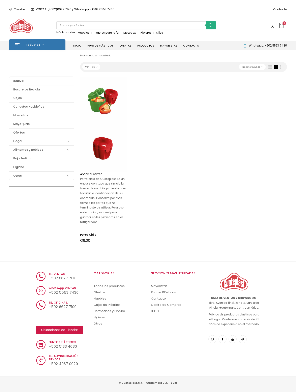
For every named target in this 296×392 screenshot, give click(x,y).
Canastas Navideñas (28, 107)
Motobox (129, 33)
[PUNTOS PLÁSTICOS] (41, 344)
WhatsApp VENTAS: (62, 288)
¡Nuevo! (18, 81)
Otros (17, 176)
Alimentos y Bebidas (28, 150)
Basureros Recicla (26, 89)
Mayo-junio (21, 124)
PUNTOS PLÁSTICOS (62, 342)
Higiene (18, 167)
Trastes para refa (106, 33)
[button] (282, 26)
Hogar (18, 141)
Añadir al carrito (91, 174)
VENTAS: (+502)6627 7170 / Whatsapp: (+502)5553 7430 (75, 9)
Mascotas (20, 115)
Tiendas (19, 9)
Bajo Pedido (22, 158)
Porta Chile (88, 235)
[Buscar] (211, 25)
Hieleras (146, 33)
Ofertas (19, 133)
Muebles (83, 33)
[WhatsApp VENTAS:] (41, 290)
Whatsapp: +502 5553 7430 (268, 46)
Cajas (17, 98)
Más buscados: (66, 32)
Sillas (159, 33)
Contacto (280, 9)
